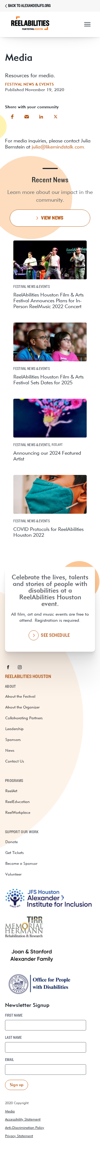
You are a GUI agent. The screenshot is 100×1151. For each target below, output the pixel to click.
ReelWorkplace (17, 812)
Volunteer (13, 874)
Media (10, 1111)
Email (9, 1060)
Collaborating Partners (24, 718)
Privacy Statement (19, 1136)
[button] (87, 24)
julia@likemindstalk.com (58, 147)
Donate (11, 842)
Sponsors (13, 739)
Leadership (14, 729)
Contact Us (14, 761)
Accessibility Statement (23, 1119)
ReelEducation (17, 801)
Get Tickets (14, 852)
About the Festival (20, 696)
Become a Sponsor (21, 863)
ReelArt (11, 791)
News (9, 750)
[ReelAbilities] (35, 24)
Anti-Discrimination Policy (24, 1128)
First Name (13, 1015)
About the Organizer (22, 707)
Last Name (13, 1037)
